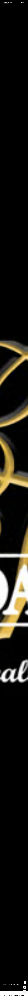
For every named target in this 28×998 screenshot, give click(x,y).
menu (23, 2)
